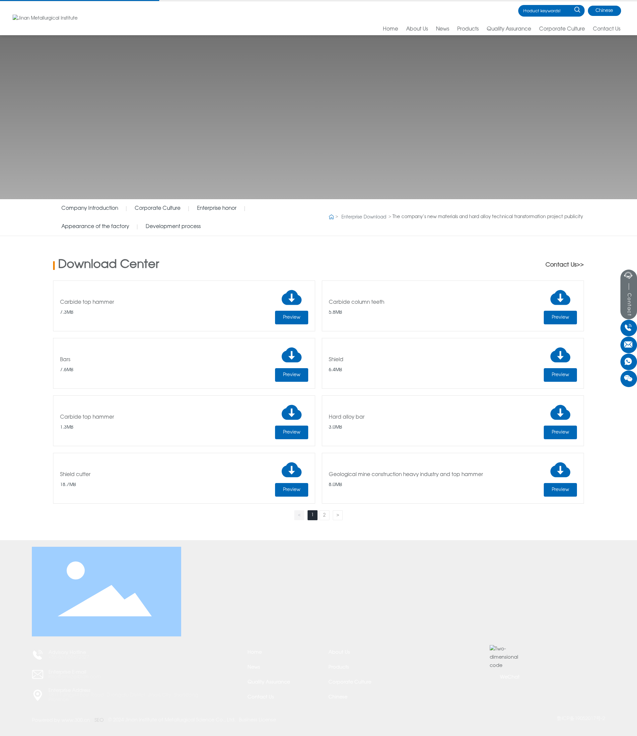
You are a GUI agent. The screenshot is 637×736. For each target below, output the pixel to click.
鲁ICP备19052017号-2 (581, 718)
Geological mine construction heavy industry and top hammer (406, 474)
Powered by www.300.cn (61, 720)
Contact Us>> (564, 265)
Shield (336, 359)
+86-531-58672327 (68, 657)
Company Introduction (89, 208)
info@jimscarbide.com (74, 677)
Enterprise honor (217, 208)
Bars (65, 359)
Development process (173, 226)
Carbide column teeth (356, 302)
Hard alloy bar (347, 417)
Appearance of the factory (95, 226)
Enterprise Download (363, 217)
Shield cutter (75, 474)
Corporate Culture (157, 208)
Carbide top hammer (87, 302)
